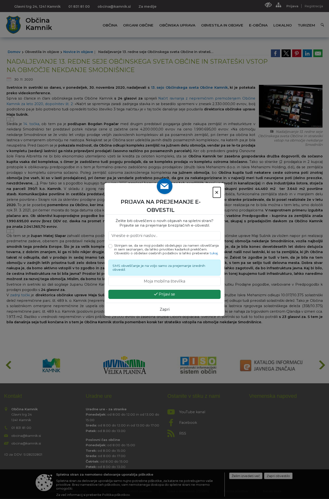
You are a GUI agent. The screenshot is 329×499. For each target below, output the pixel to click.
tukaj (214, 253)
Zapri (165, 309)
